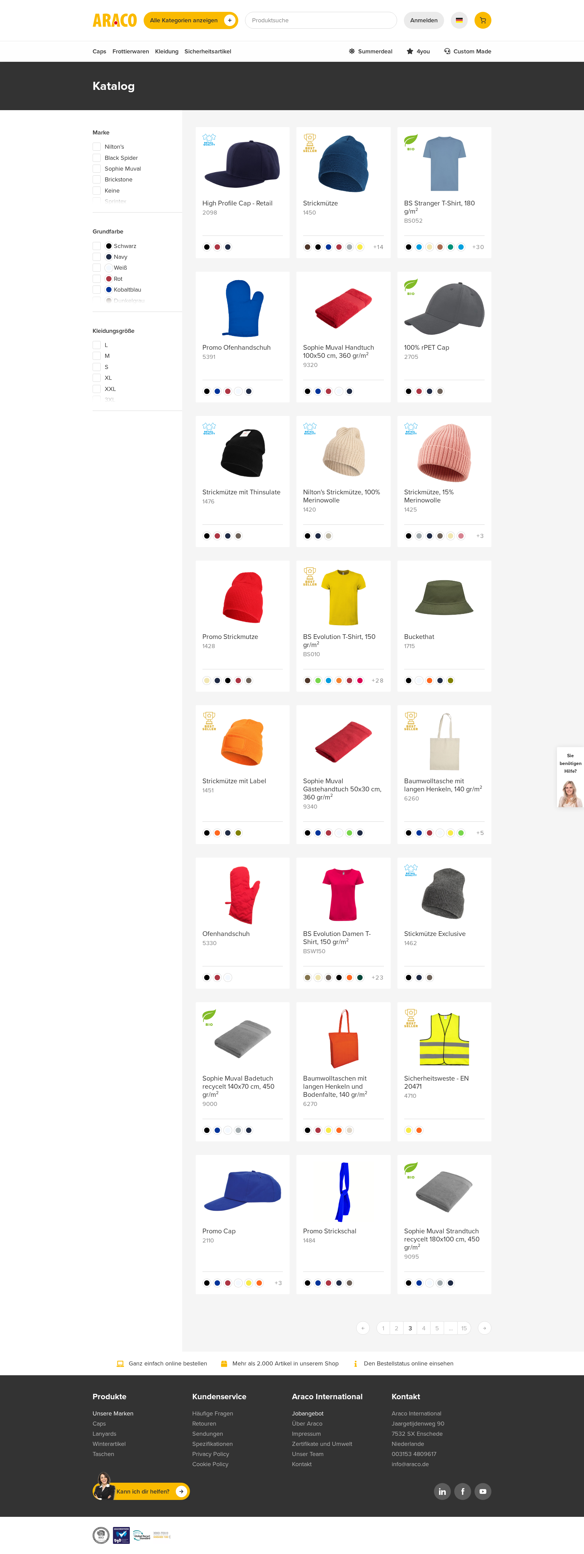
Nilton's (114, 146)
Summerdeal (375, 51)
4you (423, 51)
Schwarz (125, 246)
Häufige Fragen (212, 1413)
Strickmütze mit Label (234, 781)
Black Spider (121, 158)
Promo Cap (219, 1231)
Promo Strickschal (330, 1231)
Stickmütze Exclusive (435, 934)
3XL (110, 399)
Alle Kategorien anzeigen (184, 20)
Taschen (103, 1454)
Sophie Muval (123, 168)
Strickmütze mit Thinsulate (241, 492)
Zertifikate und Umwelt (322, 1444)
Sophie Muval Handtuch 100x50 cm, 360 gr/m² (338, 352)
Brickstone (118, 179)
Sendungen (207, 1433)
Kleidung (166, 51)
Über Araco (307, 1423)
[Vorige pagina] (363, 1328)
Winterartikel (109, 1444)
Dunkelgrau (129, 300)
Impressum (306, 1433)
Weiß (120, 267)
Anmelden (424, 20)
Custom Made (472, 51)
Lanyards (104, 1433)
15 (464, 1328)
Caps (99, 51)
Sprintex (115, 201)
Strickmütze (320, 203)
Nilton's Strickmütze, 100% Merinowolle (341, 496)
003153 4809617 (414, 1454)
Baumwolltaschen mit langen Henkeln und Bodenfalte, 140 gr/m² (335, 1087)
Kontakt (302, 1464)
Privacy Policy (210, 1454)
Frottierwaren (131, 51)
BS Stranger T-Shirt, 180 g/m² (439, 207)
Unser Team (308, 1454)
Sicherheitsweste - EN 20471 (436, 1083)
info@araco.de (410, 1464)
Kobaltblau (127, 289)
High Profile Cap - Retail (237, 203)
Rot (118, 278)
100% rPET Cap (426, 348)
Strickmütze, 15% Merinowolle (429, 496)
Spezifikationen (212, 1444)
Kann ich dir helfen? (143, 1491)
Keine (112, 190)
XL (108, 377)
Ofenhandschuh (226, 934)
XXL (110, 389)
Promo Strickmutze (230, 637)
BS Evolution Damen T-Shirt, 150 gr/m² (337, 938)
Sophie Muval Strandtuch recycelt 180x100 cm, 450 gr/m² (442, 1239)
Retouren (204, 1423)
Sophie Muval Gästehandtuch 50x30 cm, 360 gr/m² (342, 789)
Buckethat (419, 637)
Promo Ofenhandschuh (236, 348)
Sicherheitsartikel (208, 51)
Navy (120, 257)
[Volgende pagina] (484, 1328)
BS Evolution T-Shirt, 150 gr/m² (339, 641)
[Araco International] (115, 20)
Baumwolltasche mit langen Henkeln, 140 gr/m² (443, 785)
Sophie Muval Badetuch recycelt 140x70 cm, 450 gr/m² (238, 1087)
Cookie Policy (210, 1464)
